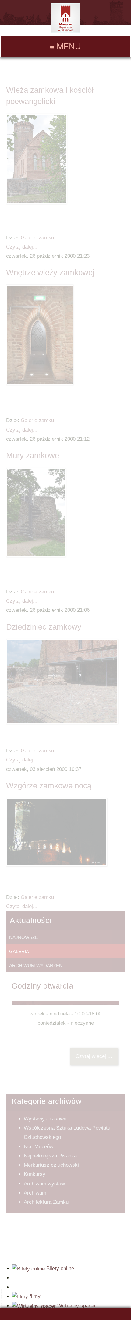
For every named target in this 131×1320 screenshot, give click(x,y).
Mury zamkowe (32, 455)
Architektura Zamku (46, 1202)
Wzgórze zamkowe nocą (48, 785)
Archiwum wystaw (44, 1184)
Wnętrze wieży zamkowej (50, 272)
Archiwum (35, 1193)
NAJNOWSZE (23, 937)
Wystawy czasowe (45, 1119)
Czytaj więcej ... (94, 1056)
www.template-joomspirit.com (2, 1302)
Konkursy (34, 1174)
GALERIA (19, 951)
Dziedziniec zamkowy (43, 626)
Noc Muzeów (38, 1147)
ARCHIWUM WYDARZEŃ (35, 965)
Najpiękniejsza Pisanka (50, 1156)
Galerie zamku (37, 238)
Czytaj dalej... (21, 247)
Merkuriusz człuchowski (51, 1165)
